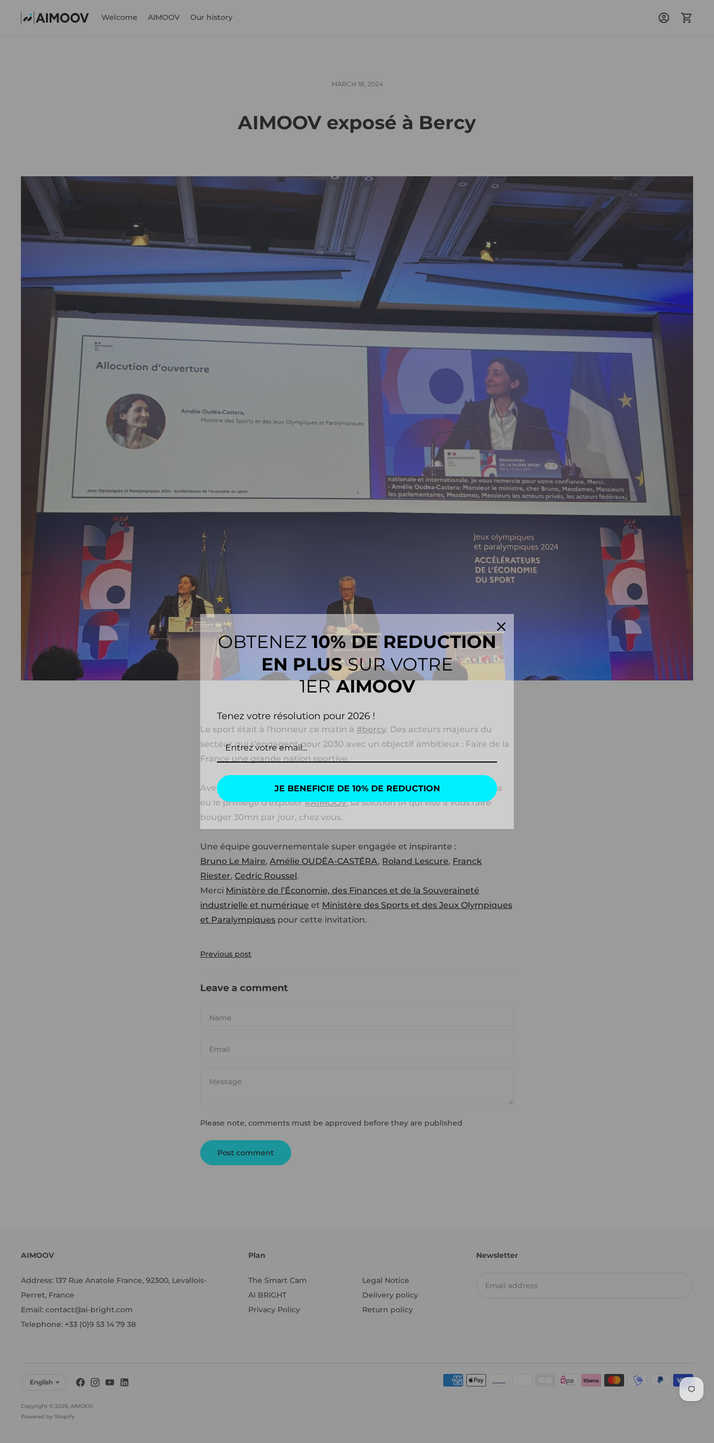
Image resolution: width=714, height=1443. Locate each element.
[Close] (501, 626)
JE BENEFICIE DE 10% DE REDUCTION (357, 788)
